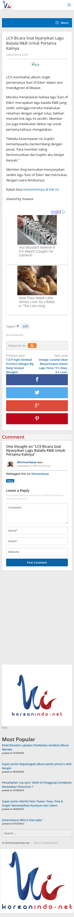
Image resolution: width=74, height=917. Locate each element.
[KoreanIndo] (7, 5)
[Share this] (37, 379)
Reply (10, 480)
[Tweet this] (37, 392)
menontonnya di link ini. (41, 189)
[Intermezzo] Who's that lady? (22, 820)
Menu (64, 23)
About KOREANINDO (46, 843)
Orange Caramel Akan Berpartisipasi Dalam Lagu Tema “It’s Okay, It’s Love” (53, 364)
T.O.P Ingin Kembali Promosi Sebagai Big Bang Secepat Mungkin (20, 364)
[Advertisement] (37, 620)
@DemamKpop (26, 462)
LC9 (25, 326)
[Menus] (70, 5)
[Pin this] (37, 418)
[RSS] (33, 346)
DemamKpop (40, 474)
